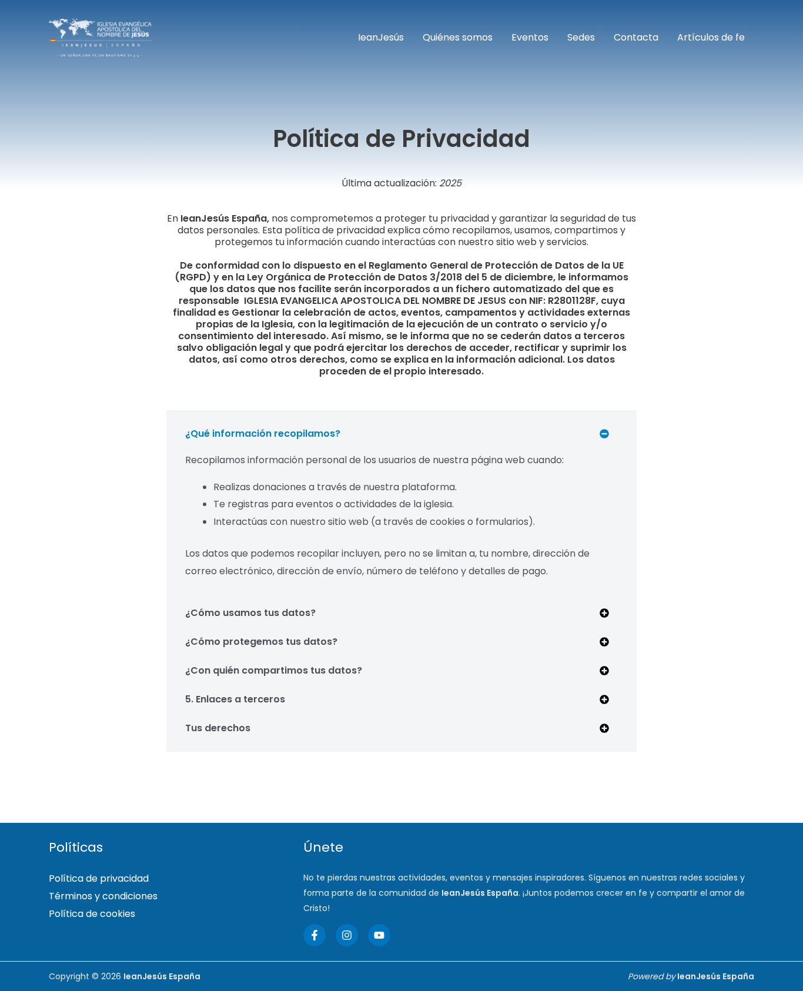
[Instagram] (347, 935)
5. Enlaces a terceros (235, 699)
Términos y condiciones (103, 896)
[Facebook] (314, 935)
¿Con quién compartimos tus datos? (273, 670)
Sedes (581, 37)
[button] (401, 434)
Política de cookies (92, 913)
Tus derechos (217, 728)
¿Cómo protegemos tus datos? (261, 641)
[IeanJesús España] (100, 37)
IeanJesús (381, 37)
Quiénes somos (458, 37)
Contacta (636, 37)
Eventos (529, 37)
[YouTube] (379, 935)
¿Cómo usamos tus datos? (250, 613)
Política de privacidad (99, 878)
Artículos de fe (711, 37)
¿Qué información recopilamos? (262, 433)
